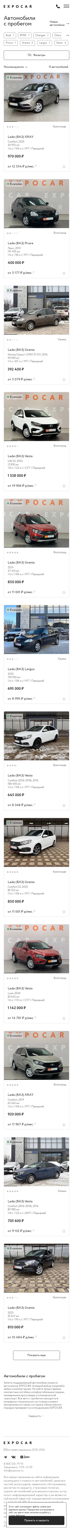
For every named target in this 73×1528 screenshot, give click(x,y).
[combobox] (19, 67)
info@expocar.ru (13, 1471)
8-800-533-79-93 (13, 1464)
